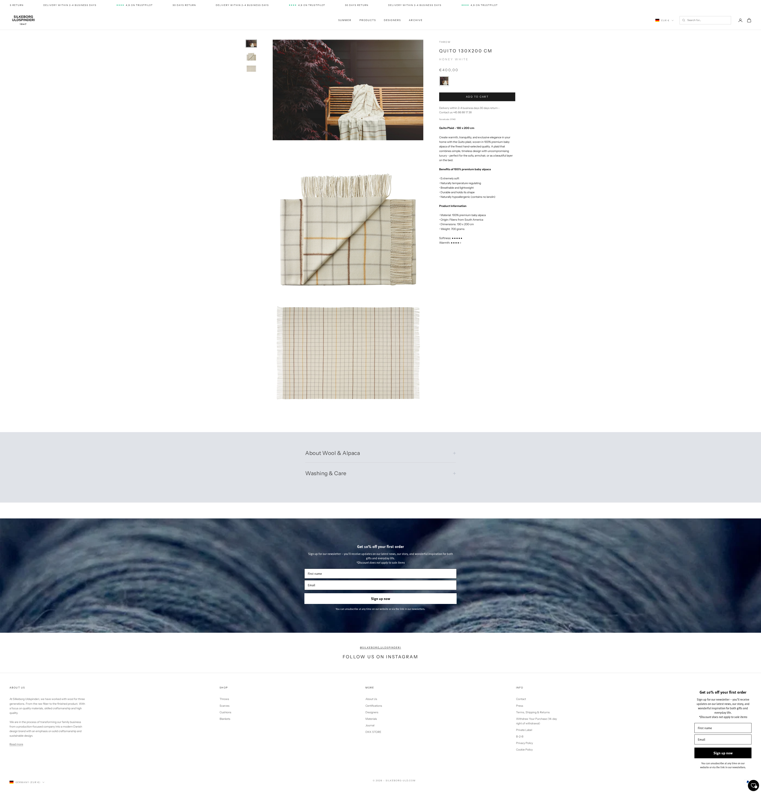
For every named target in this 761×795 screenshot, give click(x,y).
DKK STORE (373, 732)
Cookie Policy (524, 749)
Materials (371, 719)
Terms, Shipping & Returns (533, 712)
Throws (224, 699)
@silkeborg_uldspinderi (380, 647)
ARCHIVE (416, 20)
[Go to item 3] (251, 69)
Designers (371, 712)
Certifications (373, 706)
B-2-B (519, 736)
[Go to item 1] (251, 43)
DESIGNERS (392, 20)
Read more (16, 744)
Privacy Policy (524, 743)
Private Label (524, 730)
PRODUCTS (367, 20)
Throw (445, 41)
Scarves (224, 706)
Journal (369, 725)
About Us (371, 699)
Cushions (225, 712)
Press (519, 706)
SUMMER (345, 20)
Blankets (225, 719)
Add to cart (477, 96)
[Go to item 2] (251, 56)
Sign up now (380, 598)
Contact (521, 699)
